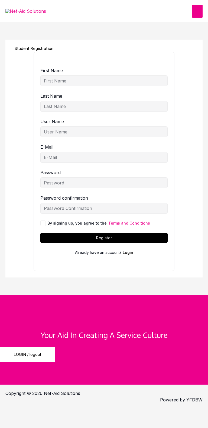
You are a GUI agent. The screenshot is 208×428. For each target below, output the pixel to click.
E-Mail (46, 147)
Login (128, 252)
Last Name (51, 96)
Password (50, 172)
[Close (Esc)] (98, 413)
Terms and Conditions (129, 223)
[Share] (70, 413)
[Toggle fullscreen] (42, 413)
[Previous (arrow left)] (13, 423)
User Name (52, 121)
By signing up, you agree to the (98, 223)
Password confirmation (64, 198)
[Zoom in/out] (13, 413)
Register (104, 237)
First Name (51, 70)
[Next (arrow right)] (42, 423)
